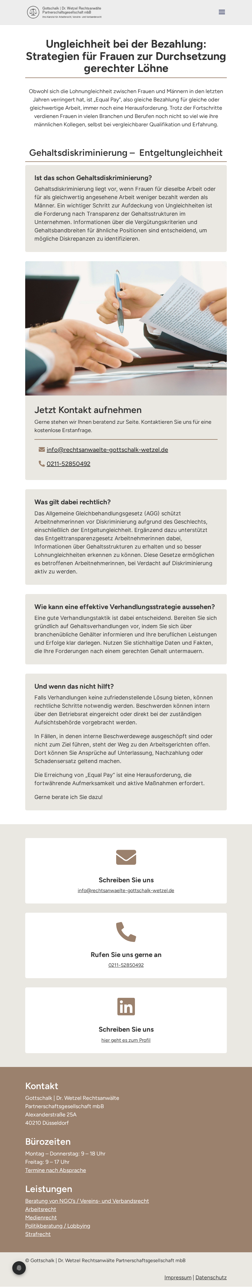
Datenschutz (211, 1277)
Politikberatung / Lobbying (57, 1225)
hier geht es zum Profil (126, 1040)
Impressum (177, 1277)
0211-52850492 (68, 463)
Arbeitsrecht (40, 1209)
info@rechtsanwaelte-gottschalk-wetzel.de (107, 449)
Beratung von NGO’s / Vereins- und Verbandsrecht (87, 1201)
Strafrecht (38, 1234)
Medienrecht (41, 1217)
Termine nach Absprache (55, 1170)
